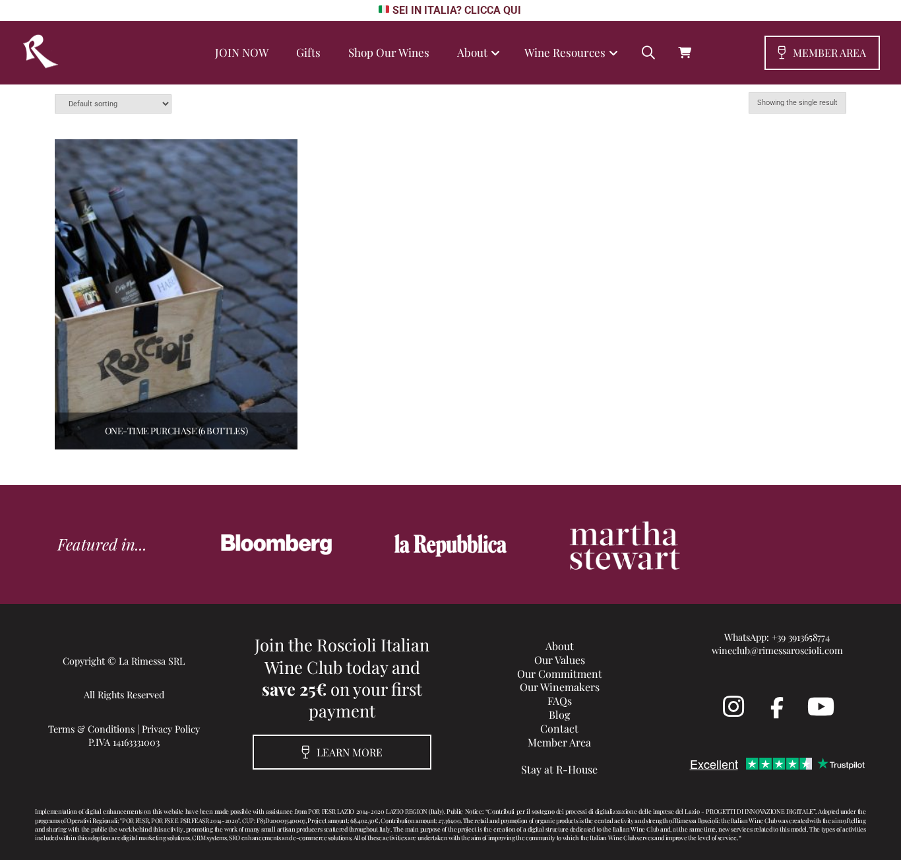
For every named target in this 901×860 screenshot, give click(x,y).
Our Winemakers (560, 687)
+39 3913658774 (801, 637)
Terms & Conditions (91, 728)
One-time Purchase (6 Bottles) (176, 430)
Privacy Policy (171, 728)
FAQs (559, 701)
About (559, 646)
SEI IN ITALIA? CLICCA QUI (456, 10)
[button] (648, 53)
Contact (559, 728)
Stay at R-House (559, 769)
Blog (559, 714)
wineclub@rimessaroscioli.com (777, 650)
